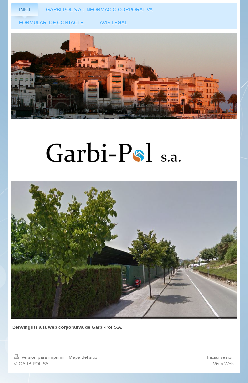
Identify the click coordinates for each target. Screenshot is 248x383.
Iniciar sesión (220, 357)
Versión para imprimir (43, 357)
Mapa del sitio (83, 357)
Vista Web (223, 363)
